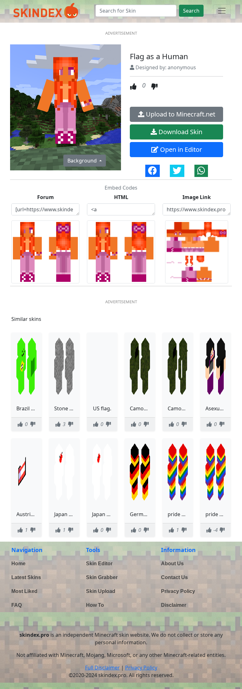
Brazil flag (28, 408)
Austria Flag (30, 514)
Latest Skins (26, 577)
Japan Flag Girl (71, 514)
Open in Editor (180, 149)
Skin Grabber (102, 577)
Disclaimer (173, 605)
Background (82, 160)
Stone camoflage (74, 408)
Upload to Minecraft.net (179, 114)
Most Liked (24, 591)
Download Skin (179, 132)
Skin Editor (99, 563)
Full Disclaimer (102, 667)
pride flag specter (189, 514)
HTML (121, 197)
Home (18, 563)
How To (95, 605)
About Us (172, 563)
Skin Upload (100, 591)
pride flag (216, 514)
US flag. (102, 408)
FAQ (16, 605)
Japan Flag (104, 514)
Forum (45, 197)
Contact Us (174, 577)
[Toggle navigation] (222, 10)
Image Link (196, 197)
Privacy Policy (178, 591)
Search (191, 10)
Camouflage (144, 408)
